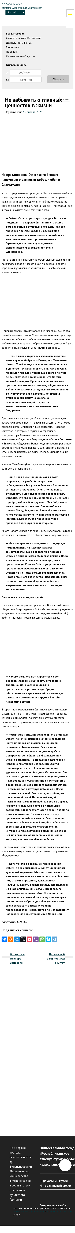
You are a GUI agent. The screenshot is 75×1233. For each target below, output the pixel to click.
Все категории (15, 33)
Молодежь (12, 47)
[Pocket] (29, 939)
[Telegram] (54, 939)
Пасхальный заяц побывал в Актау (56, 958)
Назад (65, 99)
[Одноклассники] (10, 939)
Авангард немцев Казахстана (23, 38)
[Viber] (36, 939)
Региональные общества (20, 56)
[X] (23, 939)
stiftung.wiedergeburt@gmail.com (22, 7)
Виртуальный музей (54, 1181)
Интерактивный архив (55, 1185)
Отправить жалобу (53, 1205)
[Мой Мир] (17, 939)
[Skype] (48, 939)
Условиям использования (59, 1211)
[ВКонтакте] (4, 939)
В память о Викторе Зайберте (17, 958)
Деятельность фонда (19, 42)
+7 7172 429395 (12, 3)
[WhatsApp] (42, 939)
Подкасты (12, 51)
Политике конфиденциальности (28, 1211)
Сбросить (58, 79)
